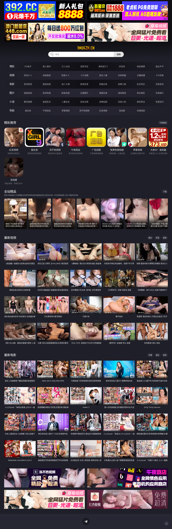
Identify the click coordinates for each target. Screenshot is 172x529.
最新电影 (10, 355)
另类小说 (122, 101)
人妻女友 (66, 101)
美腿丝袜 (103, 93)
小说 (11, 101)
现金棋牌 (141, 66)
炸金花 (122, 66)
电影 (11, 84)
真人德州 (47, 66)
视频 (11, 75)
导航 (11, 110)
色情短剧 (141, 110)
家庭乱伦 (47, 101)
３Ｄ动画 (84, 75)
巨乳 (157, 237)
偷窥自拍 (28, 93)
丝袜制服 (122, 75)
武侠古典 (84, 101)
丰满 (150, 355)
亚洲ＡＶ (28, 75)
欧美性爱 (84, 84)
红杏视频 (103, 110)
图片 (11, 93)
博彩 (11, 66)
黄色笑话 (141, 101)
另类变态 (160, 84)
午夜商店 (47, 110)
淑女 (157, 355)
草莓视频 (66, 110)
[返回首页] (166, 523)
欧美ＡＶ (66, 75)
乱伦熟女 (141, 84)
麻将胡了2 (103, 66)
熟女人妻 (103, 75)
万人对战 (66, 66)
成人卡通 (66, 84)
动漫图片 (84, 93)
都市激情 (28, 101)
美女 (150, 237)
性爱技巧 (160, 101)
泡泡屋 (122, 110)
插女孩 (28, 110)
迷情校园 (103, 101)
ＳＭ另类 (160, 75)
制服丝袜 (103, 84)
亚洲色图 (47, 93)
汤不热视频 (84, 110)
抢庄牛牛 (160, 66)
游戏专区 (84, 66)
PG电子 (28, 66)
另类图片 (160, 93)
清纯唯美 (122, 93)
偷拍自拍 (47, 84)
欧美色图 (66, 93)
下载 (165, 191)
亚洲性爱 (28, 84)
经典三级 (122, 84)
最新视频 (10, 237)
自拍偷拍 (47, 75)
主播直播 (141, 75)
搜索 (119, 54)
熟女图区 (141, 93)
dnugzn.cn (86, 47)
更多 (165, 237)
